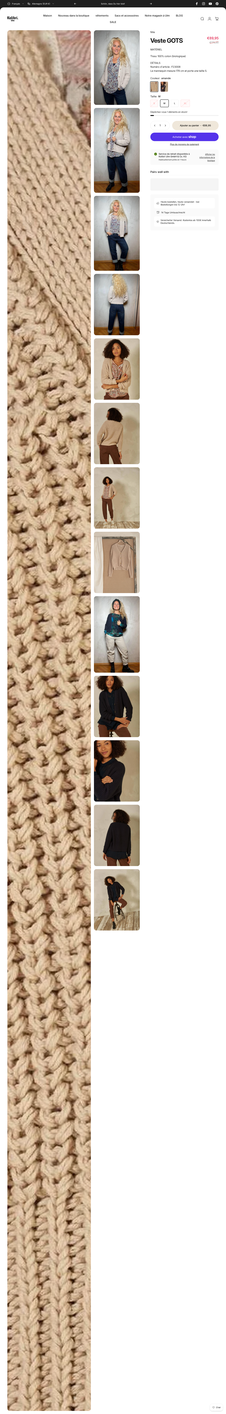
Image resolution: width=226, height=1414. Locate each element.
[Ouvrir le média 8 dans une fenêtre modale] (117, 498)
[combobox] (15, 3)
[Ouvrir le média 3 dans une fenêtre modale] (117, 233)
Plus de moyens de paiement (184, 144)
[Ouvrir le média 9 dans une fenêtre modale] (117, 562)
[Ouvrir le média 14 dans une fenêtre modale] (117, 900)
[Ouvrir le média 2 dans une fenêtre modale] (117, 150)
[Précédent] (75, 3)
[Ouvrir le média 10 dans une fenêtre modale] (117, 634)
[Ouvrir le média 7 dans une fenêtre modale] (117, 433)
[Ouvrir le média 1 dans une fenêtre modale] (117, 67)
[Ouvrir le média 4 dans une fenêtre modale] (117, 304)
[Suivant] (150, 3)
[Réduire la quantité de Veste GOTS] (154, 125)
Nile (152, 32)
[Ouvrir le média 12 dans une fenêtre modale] (117, 771)
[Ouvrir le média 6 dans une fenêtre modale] (49, 720)
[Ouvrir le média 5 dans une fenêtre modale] (117, 369)
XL (185, 103)
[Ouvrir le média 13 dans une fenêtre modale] (117, 835)
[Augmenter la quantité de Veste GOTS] (166, 125)
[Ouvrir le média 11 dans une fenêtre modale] (117, 706)
